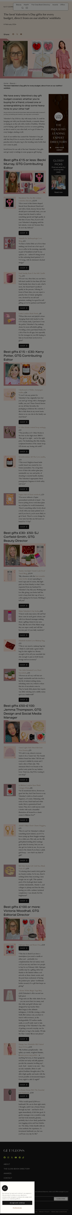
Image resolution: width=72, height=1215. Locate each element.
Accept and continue (17, 1203)
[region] (17, 1197)
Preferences (17, 1208)
